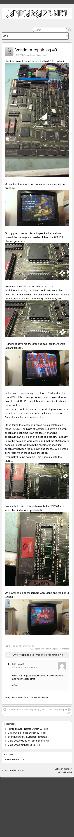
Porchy (21, 646)
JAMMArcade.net (16, 770)
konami (48, 649)
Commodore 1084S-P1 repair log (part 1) (24, 711)
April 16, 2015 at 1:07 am (24, 667)
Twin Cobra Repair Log (60, 711)
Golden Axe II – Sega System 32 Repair (27, 733)
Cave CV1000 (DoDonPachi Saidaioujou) (28, 741)
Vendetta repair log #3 (36, 49)
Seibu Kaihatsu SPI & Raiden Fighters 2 (27, 737)
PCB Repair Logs (27, 55)
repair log (56, 649)
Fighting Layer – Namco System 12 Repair (28, 729)
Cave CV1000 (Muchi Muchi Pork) (24, 745)
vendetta (65, 649)
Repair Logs (41, 55)
